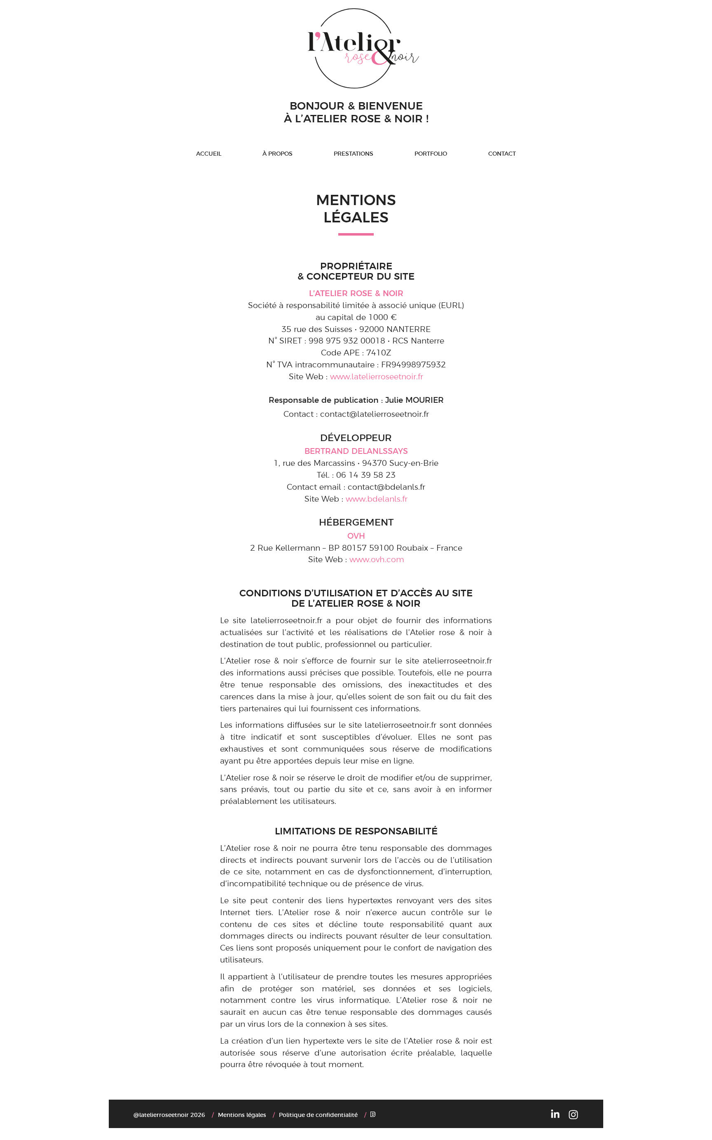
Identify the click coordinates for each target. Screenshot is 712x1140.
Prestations (353, 153)
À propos (277, 153)
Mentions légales (242, 1114)
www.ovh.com (376, 559)
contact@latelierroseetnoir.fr (374, 413)
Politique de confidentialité (318, 1114)
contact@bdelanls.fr (386, 486)
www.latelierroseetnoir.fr (376, 376)
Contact (502, 153)
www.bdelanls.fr (377, 498)
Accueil (208, 153)
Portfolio (431, 153)
